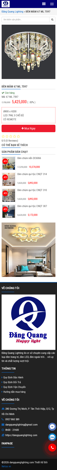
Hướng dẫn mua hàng (14, 391)
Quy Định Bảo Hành (13, 377)
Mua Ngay (29, 128)
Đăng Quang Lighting (12, 11)
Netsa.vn (6, 466)
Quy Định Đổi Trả (12, 382)
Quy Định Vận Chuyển (14, 387)
